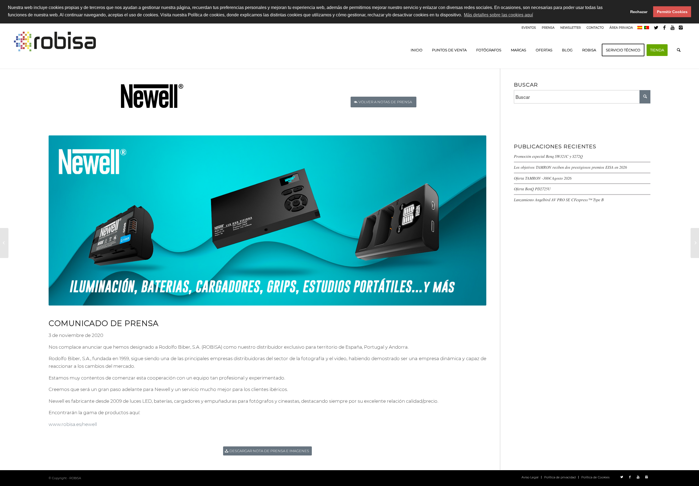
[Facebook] (664, 27)
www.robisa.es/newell (73, 424)
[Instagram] (681, 27)
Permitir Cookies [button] (672, 12)
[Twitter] (656, 27)
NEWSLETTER (570, 27)
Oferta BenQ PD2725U (532, 188)
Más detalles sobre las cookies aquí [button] (498, 15)
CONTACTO (595, 27)
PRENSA (548, 27)
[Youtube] (673, 27)
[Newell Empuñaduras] (4, 243)
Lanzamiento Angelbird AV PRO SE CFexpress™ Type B (559, 199)
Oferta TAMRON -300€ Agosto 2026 (542, 178)
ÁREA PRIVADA (621, 27)
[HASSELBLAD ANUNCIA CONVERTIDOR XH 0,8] (695, 243)
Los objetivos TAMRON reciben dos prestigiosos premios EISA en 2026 (570, 167)
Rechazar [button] (638, 12)
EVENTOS (529, 27)
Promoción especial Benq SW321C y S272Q (548, 156)
